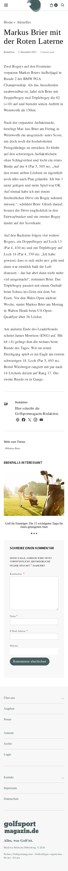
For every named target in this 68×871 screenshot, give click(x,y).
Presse (7, 719)
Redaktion (9, 52)
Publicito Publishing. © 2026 (29, 847)
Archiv (8, 743)
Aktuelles (24, 22)
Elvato (7, 857)
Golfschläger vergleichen (48, 854)
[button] (31, 533)
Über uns (9, 697)
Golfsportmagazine (23, 854)
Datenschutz (11, 798)
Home (8, 22)
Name (14, 616)
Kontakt (8, 777)
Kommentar (16, 573)
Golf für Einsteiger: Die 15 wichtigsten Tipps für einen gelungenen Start (34, 525)
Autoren (9, 733)
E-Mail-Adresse (19, 631)
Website (14, 645)
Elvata (16, 857)
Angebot (9, 708)
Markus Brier (13, 448)
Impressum (10, 788)
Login (7, 754)
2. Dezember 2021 (27, 52)
